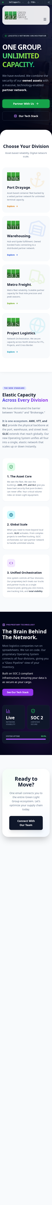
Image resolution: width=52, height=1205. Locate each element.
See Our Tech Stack (18, 692)
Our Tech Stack (28, 116)
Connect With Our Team (26, 823)
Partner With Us (23, 103)
